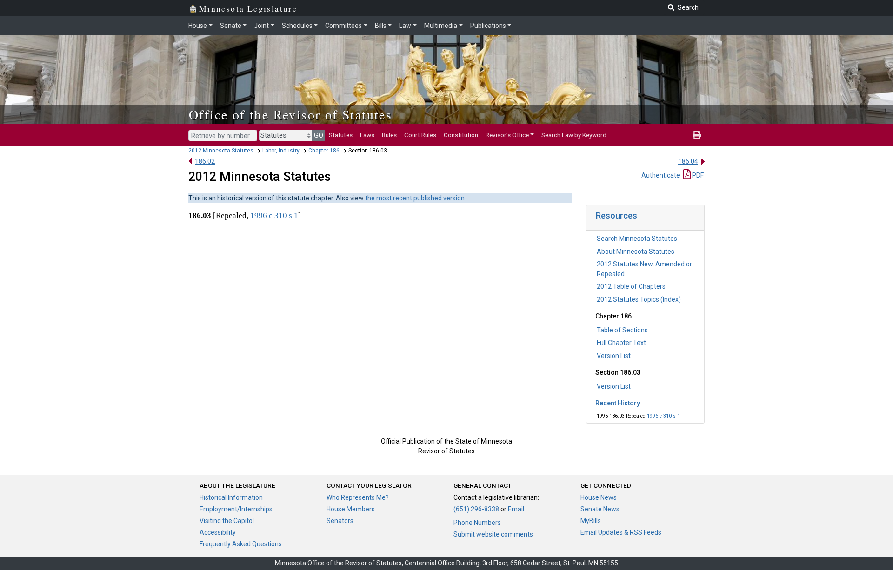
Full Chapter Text (621, 342)
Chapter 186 (324, 150)
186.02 (205, 161)
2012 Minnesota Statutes (220, 150)
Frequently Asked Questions (241, 544)
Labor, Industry (281, 150)
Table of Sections (622, 330)
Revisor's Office (507, 135)
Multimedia (440, 25)
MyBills (590, 520)
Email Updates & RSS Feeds (620, 532)
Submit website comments (493, 534)
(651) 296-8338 (476, 509)
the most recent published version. (415, 198)
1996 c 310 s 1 (663, 416)
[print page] (697, 135)
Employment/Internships (236, 509)
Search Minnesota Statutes (637, 238)
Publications (488, 25)
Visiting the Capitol (227, 520)
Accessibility (218, 532)
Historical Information (231, 497)
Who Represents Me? (358, 497)
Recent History (617, 403)
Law (405, 25)
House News (598, 497)
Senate (230, 25)
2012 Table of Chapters (631, 286)
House (197, 25)
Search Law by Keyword (573, 135)
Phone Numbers (477, 522)
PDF (697, 175)
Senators (340, 520)
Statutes (341, 135)
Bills (381, 25)
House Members (351, 509)
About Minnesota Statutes (635, 251)
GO (318, 135)
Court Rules (420, 135)
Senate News (600, 509)
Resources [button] (616, 215)
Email (516, 509)
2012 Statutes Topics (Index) (639, 299)
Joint (261, 25)
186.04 (688, 161)
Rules (389, 135)
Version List (614, 355)
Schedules (297, 25)
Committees (343, 25)
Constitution (461, 135)
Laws (367, 135)
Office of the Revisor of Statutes (290, 114)
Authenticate (660, 175)
